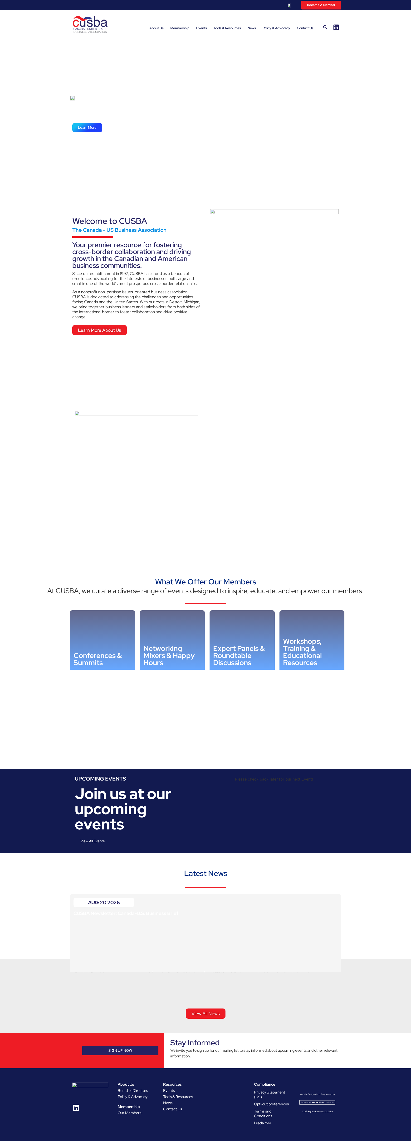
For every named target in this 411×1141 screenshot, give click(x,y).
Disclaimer (262, 1123)
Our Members (129, 1112)
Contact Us (305, 28)
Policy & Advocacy (276, 28)
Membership (180, 28)
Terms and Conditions (263, 1113)
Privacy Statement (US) (269, 1094)
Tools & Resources (227, 28)
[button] (325, 27)
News (252, 28)
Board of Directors (133, 1090)
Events (201, 28)
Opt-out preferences (271, 1104)
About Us (156, 28)
